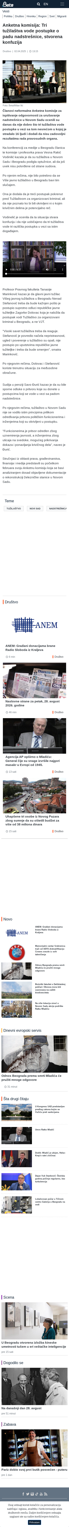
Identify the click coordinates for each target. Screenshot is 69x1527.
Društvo (19, 16)
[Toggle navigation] (62, 4)
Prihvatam (34, 1522)
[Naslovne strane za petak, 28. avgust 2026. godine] (34, 680)
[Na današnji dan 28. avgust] (34, 1386)
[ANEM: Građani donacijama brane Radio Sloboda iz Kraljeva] (34, 625)
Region (42, 16)
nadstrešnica (58, 508)
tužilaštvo (14, 508)
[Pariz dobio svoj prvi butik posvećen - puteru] (34, 1448)
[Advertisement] (34, 558)
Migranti (61, 16)
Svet (52, 16)
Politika (8, 16)
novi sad (35, 508)
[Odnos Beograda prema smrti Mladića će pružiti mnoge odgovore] (34, 1054)
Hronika (31, 16)
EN (46, 4)
